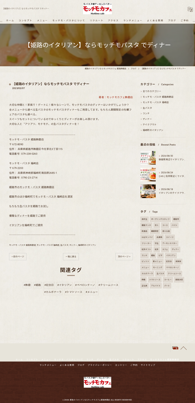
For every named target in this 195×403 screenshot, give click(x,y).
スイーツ (170, 237)
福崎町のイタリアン (87, 245)
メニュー (145, 267)
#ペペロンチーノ (85, 285)
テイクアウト (150, 124)
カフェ (165, 249)
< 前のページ (18, 256)
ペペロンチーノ (172, 267)
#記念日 (49, 285)
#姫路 (37, 285)
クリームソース (174, 274)
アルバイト (155, 286)
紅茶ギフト (146, 249)
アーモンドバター (169, 243)
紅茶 (156, 249)
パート (167, 286)
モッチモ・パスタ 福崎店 (48, 245)
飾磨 (143, 280)
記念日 (169, 261)
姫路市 (176, 219)
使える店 (166, 231)
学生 (156, 243)
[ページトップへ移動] (184, 348)
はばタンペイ (147, 237)
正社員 (144, 286)
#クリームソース (108, 285)
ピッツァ (145, 261)
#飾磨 (27, 285)
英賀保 (178, 261)
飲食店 (144, 231)
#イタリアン (64, 285)
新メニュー (157, 261)
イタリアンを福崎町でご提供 (26, 225)
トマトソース (154, 280)
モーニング (157, 267)
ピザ (160, 255)
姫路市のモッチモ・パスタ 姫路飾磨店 (31, 187)
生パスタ (64, 245)
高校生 (144, 219)
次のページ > (124, 256)
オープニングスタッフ (160, 219)
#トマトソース (73, 292)
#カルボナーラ (53, 292)
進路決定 (179, 280)
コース (165, 225)
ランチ (146, 113)
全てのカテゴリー (152, 91)
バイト (174, 225)
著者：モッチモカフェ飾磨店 (116, 97)
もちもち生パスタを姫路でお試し (28, 206)
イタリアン (171, 255)
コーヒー (168, 280)
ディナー (73, 245)
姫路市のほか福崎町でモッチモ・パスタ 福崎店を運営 (41, 196)
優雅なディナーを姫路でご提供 (27, 215)
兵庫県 (159, 237)
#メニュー (92, 292)
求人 (156, 225)
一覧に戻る (71, 256)
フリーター (146, 243)
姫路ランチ (146, 225)
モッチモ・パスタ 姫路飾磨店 (22, 245)
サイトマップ (148, 365)
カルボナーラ (147, 274)
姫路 (153, 255)
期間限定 (155, 231)
